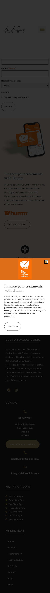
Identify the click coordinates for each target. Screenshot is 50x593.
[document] (25, 296)
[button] (46, 262)
